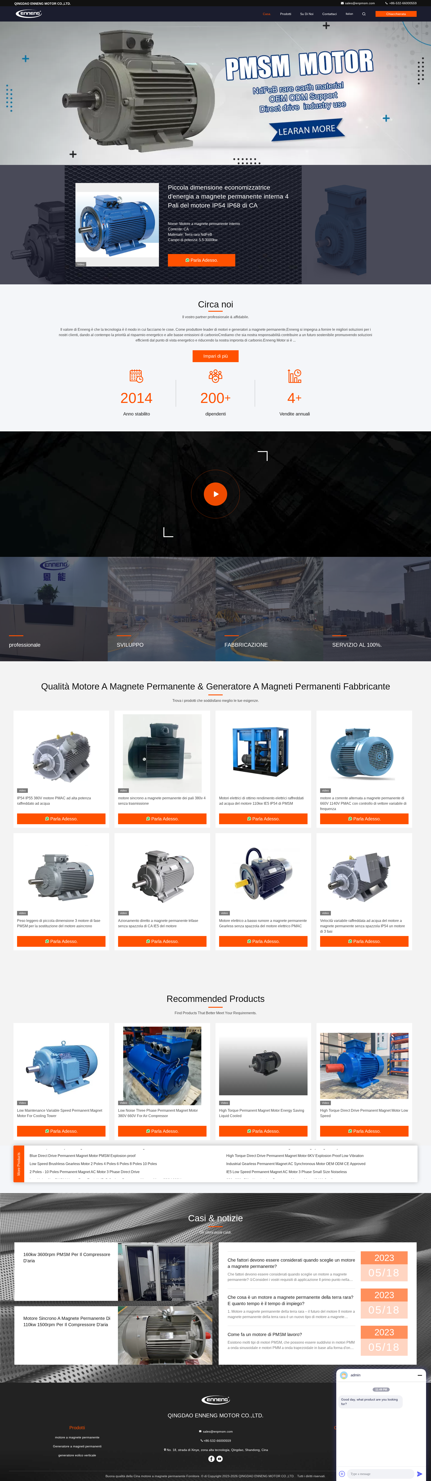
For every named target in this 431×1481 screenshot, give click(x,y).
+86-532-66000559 (402, 3)
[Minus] (419, 1375)
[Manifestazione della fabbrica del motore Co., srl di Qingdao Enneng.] (215, 494)
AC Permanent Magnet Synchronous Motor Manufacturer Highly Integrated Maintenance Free (104, 1160)
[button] (206, 163)
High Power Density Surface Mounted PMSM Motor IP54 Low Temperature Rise (289, 1160)
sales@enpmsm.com (360, 3)
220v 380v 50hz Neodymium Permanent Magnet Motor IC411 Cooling (281, 1152)
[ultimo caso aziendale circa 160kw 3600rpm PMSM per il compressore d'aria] (165, 1271)
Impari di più (215, 356)
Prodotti (285, 14)
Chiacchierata (396, 14)
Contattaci (329, 14)
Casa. (267, 14)
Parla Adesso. (219, 260)
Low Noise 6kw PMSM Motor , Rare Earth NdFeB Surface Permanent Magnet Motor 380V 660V (105, 1152)
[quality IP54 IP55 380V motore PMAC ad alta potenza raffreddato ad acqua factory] (61, 753)
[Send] (419, 1474)
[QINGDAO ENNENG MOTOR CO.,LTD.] (28, 14)
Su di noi (306, 14)
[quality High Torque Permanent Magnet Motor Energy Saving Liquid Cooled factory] (263, 1066)
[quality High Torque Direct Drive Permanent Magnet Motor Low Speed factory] (364, 1066)
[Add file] (342, 1474)
